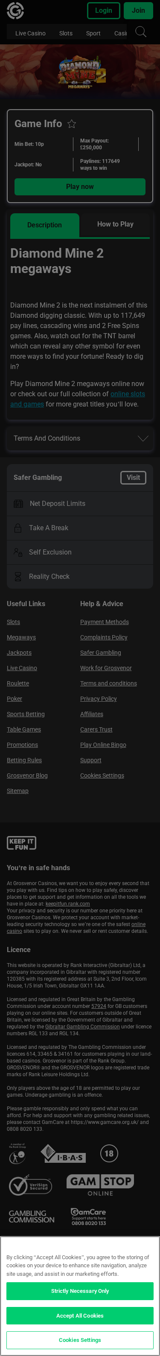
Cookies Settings (80, 1340)
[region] (80, 1296)
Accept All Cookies (80, 1315)
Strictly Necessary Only (80, 1291)
